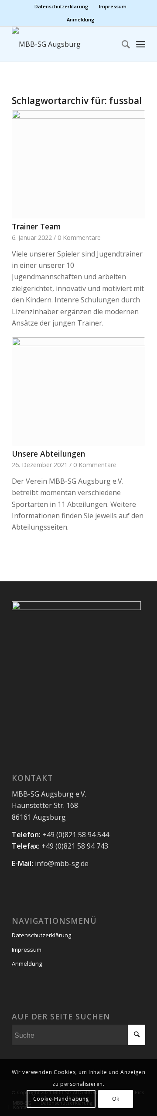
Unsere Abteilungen (48, 453)
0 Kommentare (79, 237)
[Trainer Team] (78, 164)
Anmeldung (81, 19)
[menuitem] (61, 6)
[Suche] (121, 44)
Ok (115, 1098)
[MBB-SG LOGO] (65, 44)
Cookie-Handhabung (61, 1098)
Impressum (112, 6)
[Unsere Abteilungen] (78, 391)
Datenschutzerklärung (61, 6)
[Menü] (140, 44)
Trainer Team (36, 226)
